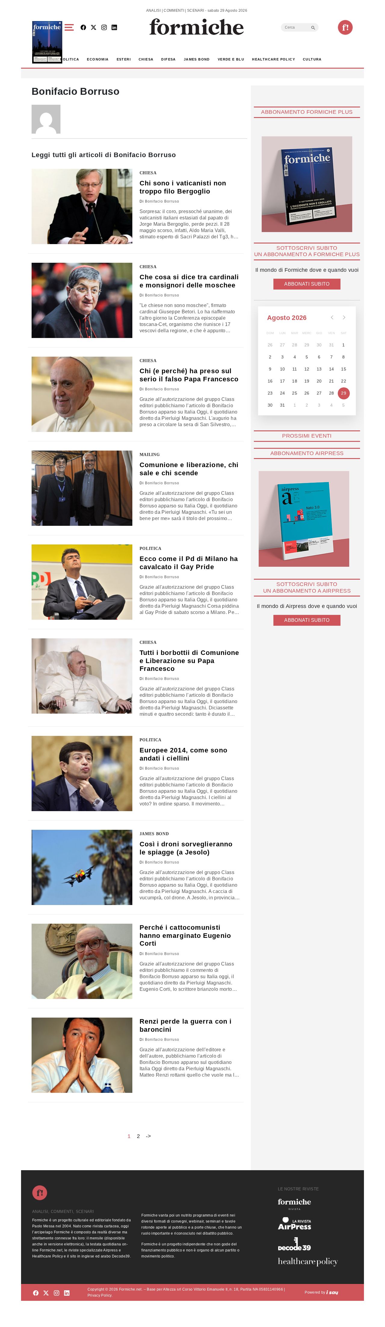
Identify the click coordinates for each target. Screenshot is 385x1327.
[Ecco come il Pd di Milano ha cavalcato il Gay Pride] (82, 582)
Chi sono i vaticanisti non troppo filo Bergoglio (183, 187)
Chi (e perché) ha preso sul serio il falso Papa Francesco (189, 375)
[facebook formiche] (36, 1293)
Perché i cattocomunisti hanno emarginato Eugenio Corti (185, 935)
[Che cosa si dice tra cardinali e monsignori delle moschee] (82, 300)
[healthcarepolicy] (310, 1262)
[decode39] (310, 1244)
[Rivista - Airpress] (310, 1223)
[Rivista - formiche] (310, 1204)
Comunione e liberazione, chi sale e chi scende (189, 468)
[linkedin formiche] (67, 1293)
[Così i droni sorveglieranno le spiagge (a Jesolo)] (82, 867)
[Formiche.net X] (93, 28)
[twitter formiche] (46, 1293)
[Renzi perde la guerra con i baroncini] (82, 1055)
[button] (70, 42)
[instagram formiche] (56, 1293)
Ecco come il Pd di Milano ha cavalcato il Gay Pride (189, 562)
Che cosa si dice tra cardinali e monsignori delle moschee (189, 281)
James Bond (197, 59)
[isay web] (332, 1292)
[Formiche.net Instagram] (104, 28)
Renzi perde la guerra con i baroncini (186, 1025)
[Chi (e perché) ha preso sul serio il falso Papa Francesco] (82, 394)
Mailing (150, 454)
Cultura (312, 59)
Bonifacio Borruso (162, 201)
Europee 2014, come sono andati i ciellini (183, 754)
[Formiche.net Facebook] (83, 28)
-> (148, 1136)
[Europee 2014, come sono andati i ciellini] (82, 773)
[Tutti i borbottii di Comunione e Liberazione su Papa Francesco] (82, 676)
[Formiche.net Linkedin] (114, 28)
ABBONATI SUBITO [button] (306, 284)
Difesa (168, 59)
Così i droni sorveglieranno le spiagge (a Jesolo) (186, 848)
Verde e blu (231, 59)
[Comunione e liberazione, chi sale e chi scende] (82, 488)
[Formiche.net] (345, 27)
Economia (98, 59)
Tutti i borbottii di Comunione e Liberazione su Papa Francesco (189, 660)
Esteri (124, 59)
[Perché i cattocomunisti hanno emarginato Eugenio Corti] (82, 961)
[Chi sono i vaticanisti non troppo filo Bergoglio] (82, 206)
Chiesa (146, 59)
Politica (69, 59)
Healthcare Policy (273, 59)
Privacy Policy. (100, 1295)
